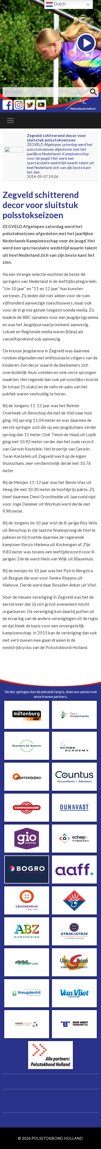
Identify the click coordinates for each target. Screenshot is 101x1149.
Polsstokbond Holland (57, 1138)
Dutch (59, 4)
